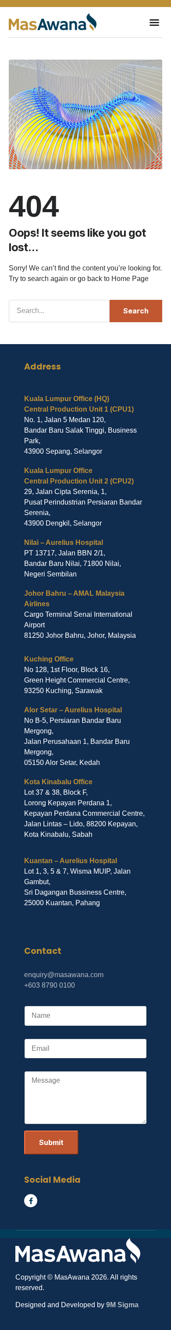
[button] (154, 22)
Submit (51, 1142)
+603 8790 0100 (49, 985)
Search (136, 310)
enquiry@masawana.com (63, 974)
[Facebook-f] (30, 1200)
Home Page (130, 278)
